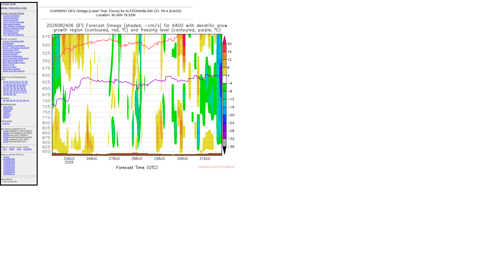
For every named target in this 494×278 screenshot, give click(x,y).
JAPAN (6, 113)
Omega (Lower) (9, 67)
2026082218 (9, 171)
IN (18, 84)
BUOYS (6, 123)
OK (18, 90)
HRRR (11, 149)
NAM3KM (27, 149)
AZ (13, 82)
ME (14, 86)
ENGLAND (8, 109)
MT (8, 88)
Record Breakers (10, 32)
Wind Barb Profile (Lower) (14, 62)
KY (26, 84)
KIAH (5, 137)
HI (10, 84)
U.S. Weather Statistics (13, 35)
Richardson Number (11, 69)
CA (16, 82)
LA (4, 86)
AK (4, 82)
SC (7, 92)
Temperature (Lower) (12, 52)
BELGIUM (7, 107)
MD (10, 86)
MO (24, 86)
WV (11, 94)
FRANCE (7, 111)
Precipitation (8, 43)
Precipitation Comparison (14, 45)
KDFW (6, 135)
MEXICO (7, 115)
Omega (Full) (8, 65)
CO (19, 82)
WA (4, 94)
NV (8, 90)
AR (10, 82)
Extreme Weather (11, 18)
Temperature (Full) (11, 50)
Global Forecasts (10, 20)
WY (14, 94)
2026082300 (9, 169)
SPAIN (6, 117)
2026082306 (9, 167)
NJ (24, 88)
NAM (19, 149)
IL (20, 84)
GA (7, 84)
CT (23, 82)
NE (18, 88)
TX (16, 92)
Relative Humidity (10, 54)
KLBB (5, 139)
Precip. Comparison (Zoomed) (16, 48)
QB (24, 100)
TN (13, 92)
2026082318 (9, 163)
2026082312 (9, 165)
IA (13, 84)
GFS (5, 149)
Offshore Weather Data (13, 28)
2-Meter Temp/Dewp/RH (13, 41)
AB (4, 100)
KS (23, 84)
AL (7, 82)
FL (4, 84)
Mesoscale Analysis (11, 24)
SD (10, 92)
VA (23, 92)
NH (21, 88)
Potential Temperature (12, 56)
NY (11, 90)
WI (8, 94)
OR (21, 90)
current (6, 157)
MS (4, 88)
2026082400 (9, 161)
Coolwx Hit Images (11, 15)
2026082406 (9, 159)
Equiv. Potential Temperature (15, 58)
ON (20, 100)
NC (11, 88)
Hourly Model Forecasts (13, 22)
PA (25, 90)
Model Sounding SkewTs (14, 71)
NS (17, 100)
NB (11, 100)
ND (14, 88)
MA (7, 86)
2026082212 (9, 174)
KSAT (5, 142)
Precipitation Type (11, 30)
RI (4, 92)
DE (26, 82)
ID (15, 84)
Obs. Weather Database (14, 26)
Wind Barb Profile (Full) (13, 60)
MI (17, 86)
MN (20, 86)
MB (7, 100)
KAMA (6, 131)
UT (20, 92)
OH (14, 90)
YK (27, 100)
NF (14, 100)
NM (4, 90)
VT (26, 92)
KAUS (6, 133)
